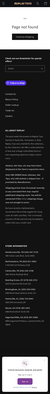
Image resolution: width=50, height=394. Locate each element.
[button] (3, 3)
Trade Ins (9, 110)
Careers (9, 116)
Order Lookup (12, 105)
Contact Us (10, 94)
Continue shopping (25, 36)
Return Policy (11, 99)
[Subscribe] (42, 68)
